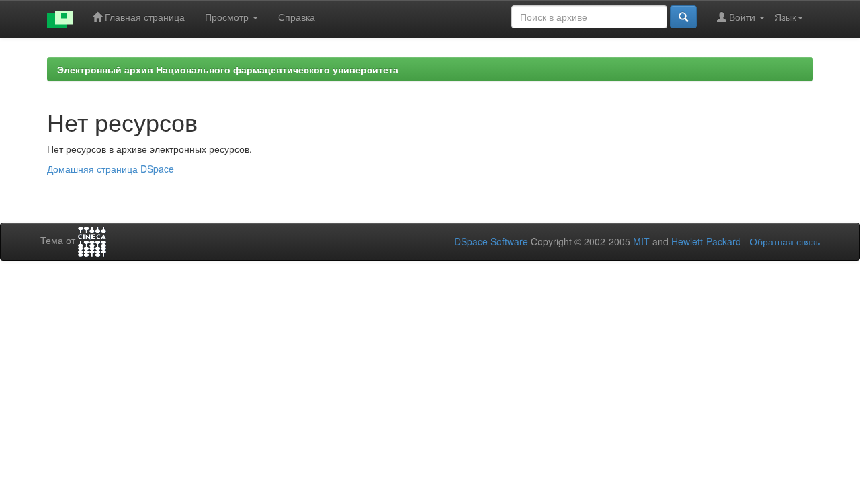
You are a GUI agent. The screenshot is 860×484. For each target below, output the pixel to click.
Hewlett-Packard (706, 241)
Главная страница (143, 17)
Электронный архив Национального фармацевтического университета (227, 69)
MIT (641, 241)
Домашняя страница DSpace (110, 168)
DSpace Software (491, 241)
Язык (785, 17)
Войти (742, 17)
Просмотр (228, 17)
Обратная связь (785, 241)
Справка (296, 17)
